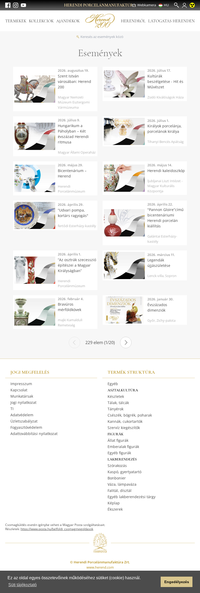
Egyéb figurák (119, 452)
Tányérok (115, 408)
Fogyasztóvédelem (26, 427)
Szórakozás (117, 465)
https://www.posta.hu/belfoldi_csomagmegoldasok (57, 529)
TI (12, 408)
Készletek (116, 396)
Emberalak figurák (123, 446)
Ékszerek (115, 509)
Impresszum (21, 383)
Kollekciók (41, 21)
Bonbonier (117, 478)
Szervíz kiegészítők (124, 427)
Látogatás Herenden (171, 21)
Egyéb (113, 383)
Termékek (15, 21)
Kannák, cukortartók (125, 421)
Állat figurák (118, 440)
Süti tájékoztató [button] (22, 585)
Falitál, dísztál (120, 490)
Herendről (133, 21)
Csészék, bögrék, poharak (130, 415)
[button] (155, 582)
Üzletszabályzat (24, 421)
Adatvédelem (21, 414)
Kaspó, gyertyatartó (124, 471)
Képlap (114, 502)
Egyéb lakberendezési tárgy (131, 496)
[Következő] (126, 342)
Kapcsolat (18, 389)
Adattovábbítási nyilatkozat (34, 433)
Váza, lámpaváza (122, 484)
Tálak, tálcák (118, 402)
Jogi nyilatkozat (23, 402)
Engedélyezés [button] (176, 582)
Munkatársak (21, 396)
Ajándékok (68, 21)
